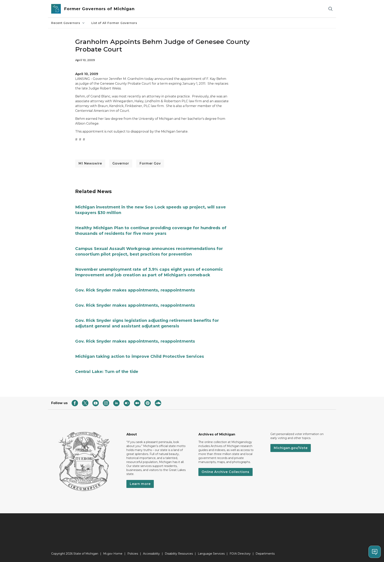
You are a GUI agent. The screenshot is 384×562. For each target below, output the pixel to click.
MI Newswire (90, 163)
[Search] (330, 8)
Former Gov (150, 163)
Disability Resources (179, 553)
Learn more (140, 484)
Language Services (211, 553)
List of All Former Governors (114, 23)
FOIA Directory (240, 553)
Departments (265, 553)
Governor (120, 163)
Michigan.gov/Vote (291, 448)
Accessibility (151, 553)
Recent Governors (65, 23)
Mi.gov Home (112, 553)
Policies (132, 553)
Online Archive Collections (225, 472)
